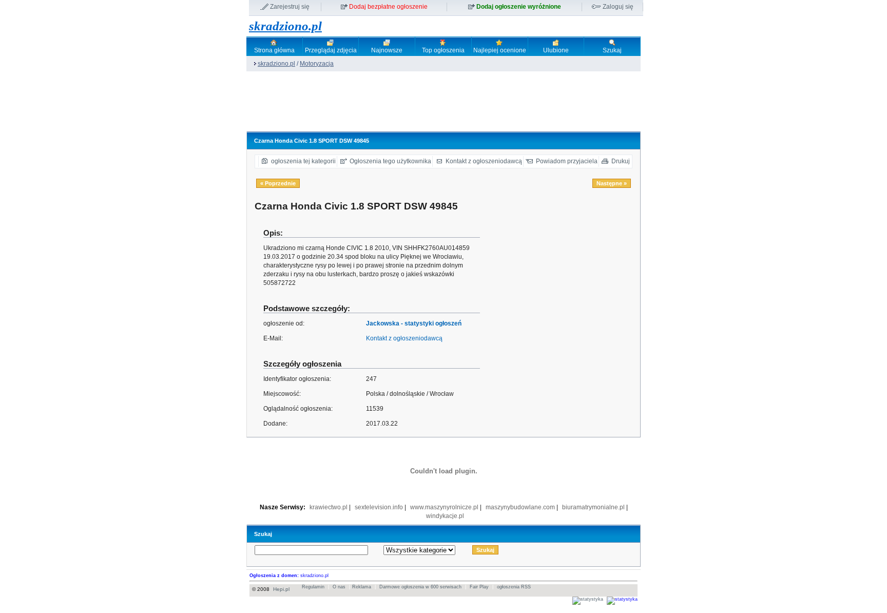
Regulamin (313, 586)
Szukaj (612, 50)
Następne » (611, 183)
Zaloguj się (618, 6)
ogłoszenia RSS (514, 586)
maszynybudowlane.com (520, 507)
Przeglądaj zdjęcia (331, 50)
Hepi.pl (281, 589)
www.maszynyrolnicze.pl (444, 507)
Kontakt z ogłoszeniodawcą (484, 161)
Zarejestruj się (290, 6)
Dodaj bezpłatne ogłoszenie (388, 6)
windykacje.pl (445, 516)
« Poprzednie (278, 183)
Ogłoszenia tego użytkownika (390, 161)
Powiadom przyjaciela (566, 161)
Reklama (361, 586)
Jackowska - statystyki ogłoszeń (413, 323)
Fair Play (479, 586)
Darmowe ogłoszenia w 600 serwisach (420, 586)
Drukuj (620, 161)
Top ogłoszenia (443, 50)
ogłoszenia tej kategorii (303, 161)
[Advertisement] (433, 106)
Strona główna (274, 50)
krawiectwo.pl (329, 507)
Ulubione (556, 50)
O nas (339, 586)
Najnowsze (386, 50)
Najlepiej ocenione (499, 50)
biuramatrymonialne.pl (593, 507)
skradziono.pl (285, 26)
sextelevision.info (379, 507)
